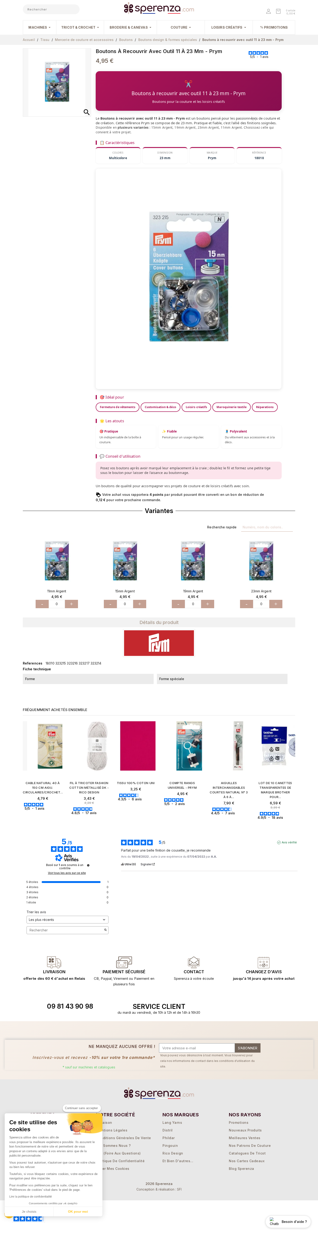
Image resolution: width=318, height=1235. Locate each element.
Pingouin (170, 1146)
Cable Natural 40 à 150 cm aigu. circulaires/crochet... (43, 787)
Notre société (115, 1114)
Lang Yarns (172, 1122)
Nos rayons (245, 1114)
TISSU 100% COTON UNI (136, 783)
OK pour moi (78, 1211)
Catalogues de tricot (247, 1153)
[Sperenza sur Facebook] (246, 1006)
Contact (194, 971)
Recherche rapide (222, 527)
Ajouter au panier (44, 816)
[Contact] (54, 962)
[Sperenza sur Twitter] (236, 1006)
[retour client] (263, 962)
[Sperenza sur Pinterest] (268, 1006)
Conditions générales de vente (123, 1138)
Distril (167, 1130)
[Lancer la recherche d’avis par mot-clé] (105, 930)
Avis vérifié (289, 842)
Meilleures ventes (244, 1138)
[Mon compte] (269, 12)
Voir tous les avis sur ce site (67, 873)
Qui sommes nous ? (113, 1146)
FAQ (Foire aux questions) (118, 1153)
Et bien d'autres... (177, 1161)
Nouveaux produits (245, 1130)
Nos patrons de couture (250, 1146)
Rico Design (172, 1153)
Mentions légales (111, 1130)
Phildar (168, 1138)
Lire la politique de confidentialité (30, 1196)
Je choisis (29, 1211)
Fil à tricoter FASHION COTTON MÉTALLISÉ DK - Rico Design (89, 787)
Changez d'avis (263, 971)
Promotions (238, 1122)
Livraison (54, 971)
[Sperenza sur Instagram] (257, 1006)
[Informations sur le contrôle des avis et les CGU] (88, 865)
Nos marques (180, 1114)
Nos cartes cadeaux (246, 1161)
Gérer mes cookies (112, 1169)
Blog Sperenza (241, 1169)
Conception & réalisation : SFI (159, 1189)
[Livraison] (124, 962)
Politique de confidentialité (120, 1161)
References (32, 663)
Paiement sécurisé (124, 971)
